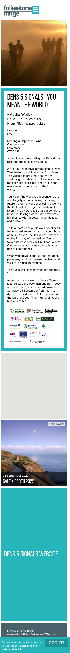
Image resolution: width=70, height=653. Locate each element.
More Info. (17, 649)
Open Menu (35, 10)
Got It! (56, 642)
